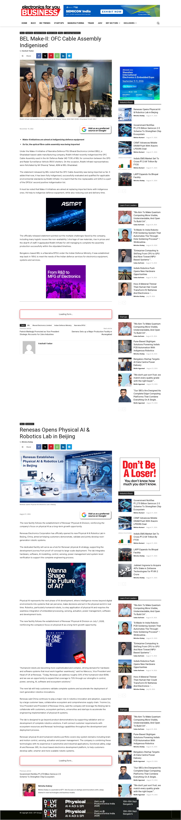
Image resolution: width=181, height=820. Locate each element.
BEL (28, 325)
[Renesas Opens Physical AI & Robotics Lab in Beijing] (125, 114)
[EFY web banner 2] (111, 16)
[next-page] (124, 191)
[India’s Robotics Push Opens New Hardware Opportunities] (125, 273)
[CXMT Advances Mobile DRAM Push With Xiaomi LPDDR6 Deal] (125, 147)
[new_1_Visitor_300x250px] (66, 297)
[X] (45, 55)
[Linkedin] (63, 55)
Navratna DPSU (79, 325)
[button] (158, 23)
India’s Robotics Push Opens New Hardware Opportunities (144, 271)
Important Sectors (39, 33)
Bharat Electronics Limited (42, 325)
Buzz (22, 33)
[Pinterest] (51, 55)
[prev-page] (120, 191)
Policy (60, 33)
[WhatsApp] (57, 55)
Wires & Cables (52, 33)
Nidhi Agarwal (139, 368)
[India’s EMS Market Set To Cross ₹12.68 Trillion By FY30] (125, 163)
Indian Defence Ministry (63, 325)
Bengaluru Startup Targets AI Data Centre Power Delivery (147, 362)
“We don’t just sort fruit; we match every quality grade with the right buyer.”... (147, 377)
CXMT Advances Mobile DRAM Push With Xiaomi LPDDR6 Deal (146, 145)
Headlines (29, 33)
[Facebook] (38, 55)
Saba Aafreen (139, 225)
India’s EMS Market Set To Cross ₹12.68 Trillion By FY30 (146, 161)
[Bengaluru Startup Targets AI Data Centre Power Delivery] (125, 364)
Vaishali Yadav (28, 51)
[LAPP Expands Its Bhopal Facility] (125, 179)
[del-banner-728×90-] (90, 818)
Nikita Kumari (139, 137)
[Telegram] (69, 55)
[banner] (140, 99)
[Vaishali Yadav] (29, 347)
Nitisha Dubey (139, 116)
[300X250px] (66, 230)
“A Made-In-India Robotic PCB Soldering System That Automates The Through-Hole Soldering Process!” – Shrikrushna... (147, 236)
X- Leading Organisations (72, 33)
